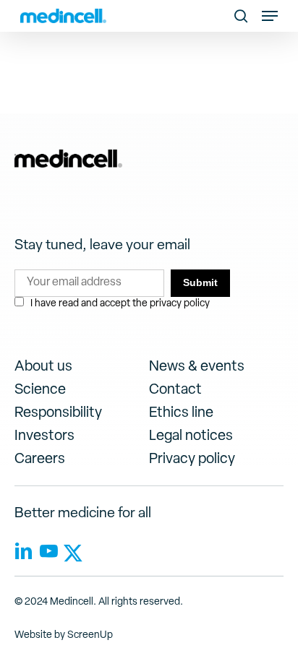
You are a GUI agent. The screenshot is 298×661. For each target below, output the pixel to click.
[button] (270, 16)
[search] (241, 16)
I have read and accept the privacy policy (120, 303)
